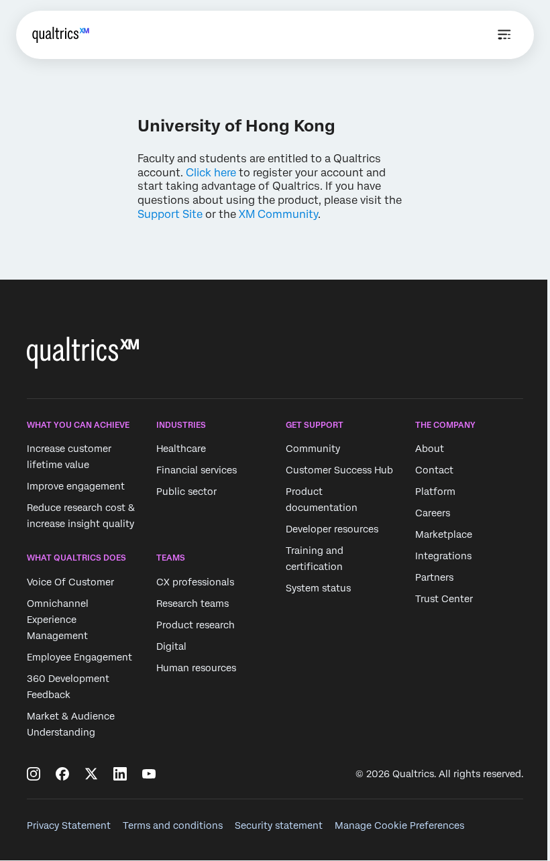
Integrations (443, 556)
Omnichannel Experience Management (58, 619)
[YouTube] (149, 774)
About (429, 448)
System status (318, 588)
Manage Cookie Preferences (399, 825)
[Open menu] (504, 34)
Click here (211, 172)
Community (313, 448)
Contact (434, 470)
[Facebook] (62, 774)
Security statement (279, 825)
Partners (434, 577)
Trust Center (444, 598)
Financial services (196, 470)
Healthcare (181, 448)
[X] (91, 774)
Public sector (186, 491)
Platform (435, 491)
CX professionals (195, 582)
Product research (195, 625)
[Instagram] (33, 774)
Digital (171, 646)
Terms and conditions (173, 825)
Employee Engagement (79, 657)
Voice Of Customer (70, 582)
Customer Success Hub (339, 470)
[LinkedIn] (120, 774)
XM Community (278, 214)
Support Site (170, 214)
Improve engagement (76, 486)
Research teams (192, 603)
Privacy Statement (69, 825)
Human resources (196, 668)
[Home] (60, 35)
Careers (432, 513)
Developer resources (332, 529)
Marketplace (443, 534)
